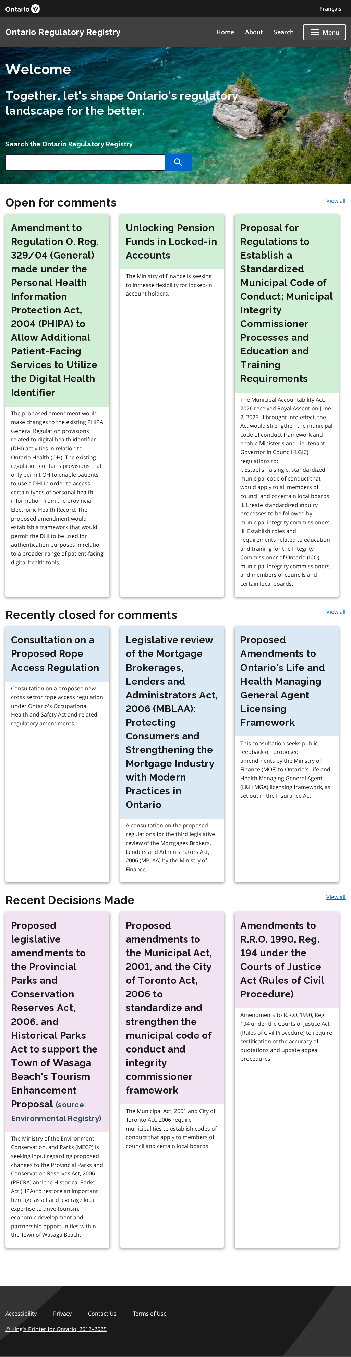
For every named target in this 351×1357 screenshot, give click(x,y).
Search (284, 32)
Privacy (62, 1313)
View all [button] (336, 200)
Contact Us (102, 1313)
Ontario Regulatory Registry (63, 32)
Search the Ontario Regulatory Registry (69, 144)
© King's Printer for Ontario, (56, 1329)
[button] (330, 8)
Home (225, 32)
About (254, 32)
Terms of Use (150, 1313)
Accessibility (21, 1313)
